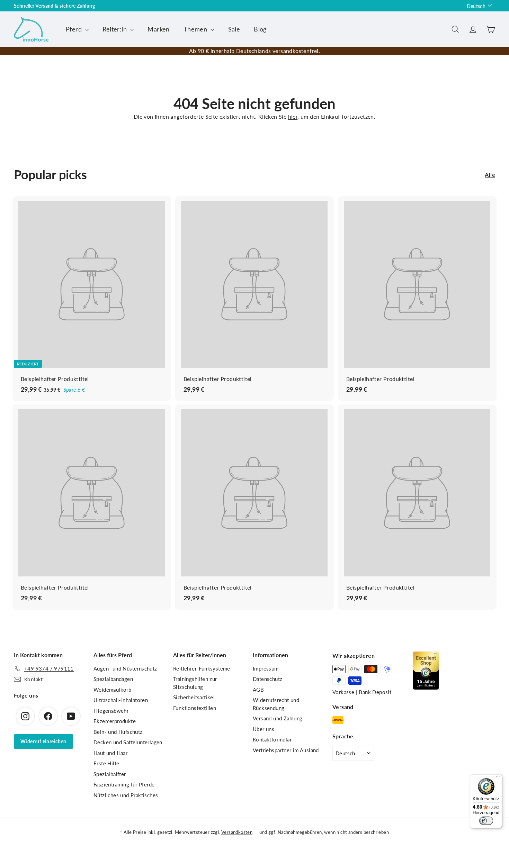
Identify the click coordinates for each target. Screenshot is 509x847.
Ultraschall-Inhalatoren (120, 700)
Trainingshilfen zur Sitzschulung (195, 683)
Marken (158, 29)
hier (293, 116)
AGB (258, 689)
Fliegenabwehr (110, 711)
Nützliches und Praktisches (125, 795)
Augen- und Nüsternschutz (125, 668)
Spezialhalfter (109, 774)
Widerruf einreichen (43, 741)
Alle (490, 174)
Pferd (74, 29)
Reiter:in (115, 29)
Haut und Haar (110, 753)
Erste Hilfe (106, 763)
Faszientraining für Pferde (123, 784)
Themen (196, 29)
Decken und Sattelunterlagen (127, 742)
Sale (234, 29)
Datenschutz (267, 679)
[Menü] (498, 778)
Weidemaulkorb (112, 689)
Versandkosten (236, 832)
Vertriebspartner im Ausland (286, 750)
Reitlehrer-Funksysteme (201, 668)
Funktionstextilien (194, 708)
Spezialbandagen (113, 679)
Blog (260, 29)
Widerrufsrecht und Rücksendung (276, 704)
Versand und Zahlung (278, 718)
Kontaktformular (272, 739)
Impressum (266, 668)
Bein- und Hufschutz (118, 732)
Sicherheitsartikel (194, 697)
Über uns (263, 729)
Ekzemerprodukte (114, 721)
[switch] (486, 821)
